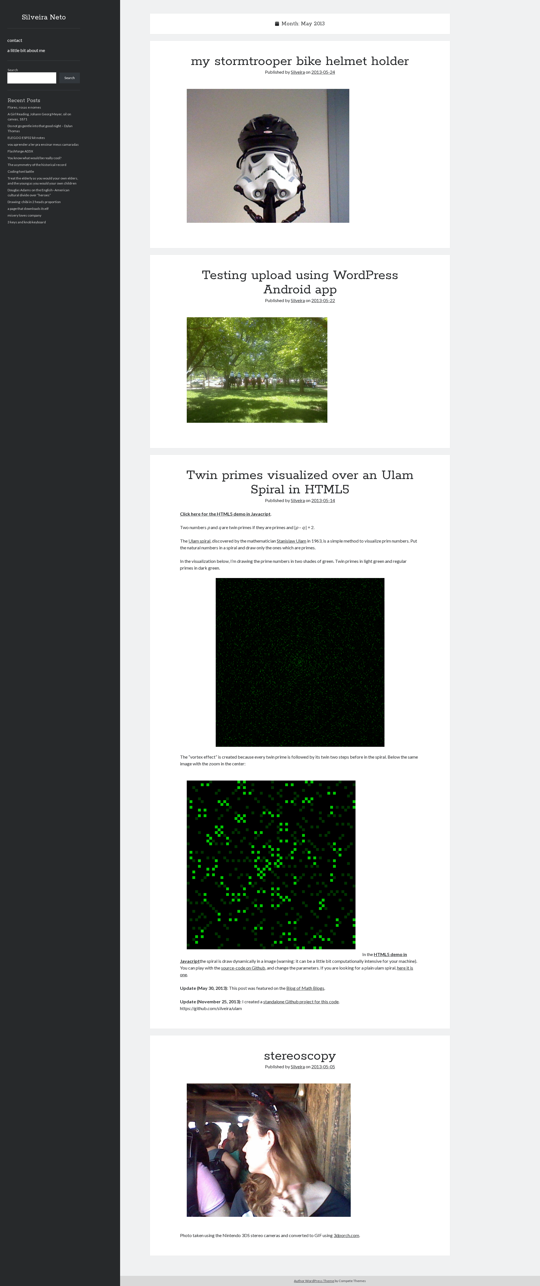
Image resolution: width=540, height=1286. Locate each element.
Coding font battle (21, 171)
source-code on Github (243, 967)
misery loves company (24, 215)
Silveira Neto (44, 17)
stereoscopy (300, 1056)
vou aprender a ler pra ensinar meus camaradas (43, 144)
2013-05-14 (323, 500)
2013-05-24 (323, 72)
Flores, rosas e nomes (24, 107)
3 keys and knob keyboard (27, 222)
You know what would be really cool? (34, 158)
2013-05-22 (323, 300)
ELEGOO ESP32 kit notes (26, 138)
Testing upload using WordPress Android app (300, 282)
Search (13, 70)
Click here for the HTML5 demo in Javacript (225, 513)
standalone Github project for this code (301, 1001)
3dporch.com (346, 1235)
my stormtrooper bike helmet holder (300, 61)
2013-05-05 (323, 1066)
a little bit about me (26, 50)
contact (14, 40)
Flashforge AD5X (20, 151)
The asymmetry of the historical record (37, 165)
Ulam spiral (199, 540)
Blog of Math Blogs (305, 988)
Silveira (298, 72)
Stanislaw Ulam (291, 540)
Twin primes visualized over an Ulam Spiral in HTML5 (299, 482)
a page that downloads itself (28, 208)
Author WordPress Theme (314, 1281)
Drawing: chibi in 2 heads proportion (34, 202)
